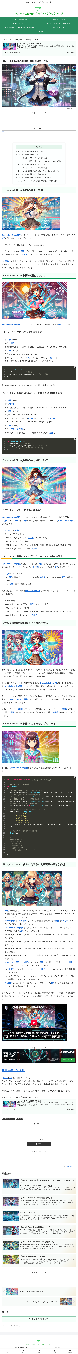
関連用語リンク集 (13, 1070)
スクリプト (23, 921)
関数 (3, 238)
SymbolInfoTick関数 (48, 683)
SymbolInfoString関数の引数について (31, 154)
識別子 (30, 358)
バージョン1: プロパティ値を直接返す (33, 158)
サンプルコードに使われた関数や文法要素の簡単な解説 (38, 181)
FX (10, 1078)
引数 (60, 324)
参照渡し (25, 255)
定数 (6, 911)
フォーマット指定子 (37, 969)
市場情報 (20, 1119)
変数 (51, 433)
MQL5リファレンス (9, 1119)
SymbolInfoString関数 (11, 235)
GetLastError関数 (65, 521)
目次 (36, 146)
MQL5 (5, 1078)
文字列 (12, 343)
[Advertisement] (39, 119)
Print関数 (8, 983)
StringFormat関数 (12, 962)
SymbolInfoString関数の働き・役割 (30, 151)
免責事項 (58, 1347)
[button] (39, 1144)
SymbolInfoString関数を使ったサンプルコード (34, 177)
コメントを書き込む (39, 1319)
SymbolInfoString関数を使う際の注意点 (32, 174)
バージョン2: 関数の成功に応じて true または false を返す (41, 161)
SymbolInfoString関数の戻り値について (32, 164)
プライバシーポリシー (20, 1347)
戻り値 (4, 521)
